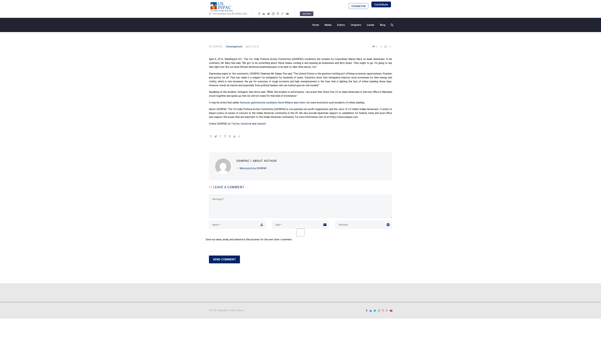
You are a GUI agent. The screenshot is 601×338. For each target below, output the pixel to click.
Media (328, 24)
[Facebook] (211, 136)
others (302, 102)
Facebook (246, 123)
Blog (382, 24)
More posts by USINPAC (253, 168)
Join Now (306, 14)
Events (341, 24)
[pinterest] (278, 14)
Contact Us (358, 6)
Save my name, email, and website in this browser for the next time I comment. (249, 239)
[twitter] (268, 14)
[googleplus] (282, 14)
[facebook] (259, 14)
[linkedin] (264, 14)
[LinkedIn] (234, 136)
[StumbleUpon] (239, 136)
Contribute (381, 4)
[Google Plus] (220, 136)
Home (315, 24)
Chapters (356, 24)
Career (370, 24)
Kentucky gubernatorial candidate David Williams (266, 102)
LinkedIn (261, 123)
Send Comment (224, 259)
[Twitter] (215, 136)
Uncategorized (234, 46)
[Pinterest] (225, 136)
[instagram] (273, 14)
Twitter (235, 123)
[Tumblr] (230, 136)
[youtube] (287, 14)
